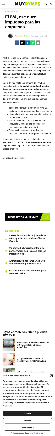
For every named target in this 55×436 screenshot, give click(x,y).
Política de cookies (17, 433)
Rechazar (27, 421)
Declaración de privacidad (34, 433)
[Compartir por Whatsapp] (32, 42)
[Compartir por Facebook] (17, 42)
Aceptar (27, 413)
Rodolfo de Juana (24, 36)
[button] (51, 375)
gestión (22, 158)
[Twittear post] (22, 42)
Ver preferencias (27, 428)
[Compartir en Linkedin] (27, 42)
